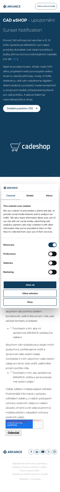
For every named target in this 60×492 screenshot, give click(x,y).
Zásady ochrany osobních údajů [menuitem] (29, 467)
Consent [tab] (10, 195)
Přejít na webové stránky (46, 6)
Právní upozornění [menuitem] (29, 470)
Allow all (30, 285)
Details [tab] (30, 195)
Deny (30, 302)
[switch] (52, 254)
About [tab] (49, 195)
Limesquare (35, 479)
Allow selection (30, 293)
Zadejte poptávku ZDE (20, 108)
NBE (14, 59)
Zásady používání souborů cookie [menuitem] (30, 474)
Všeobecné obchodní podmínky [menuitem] (29, 463)
